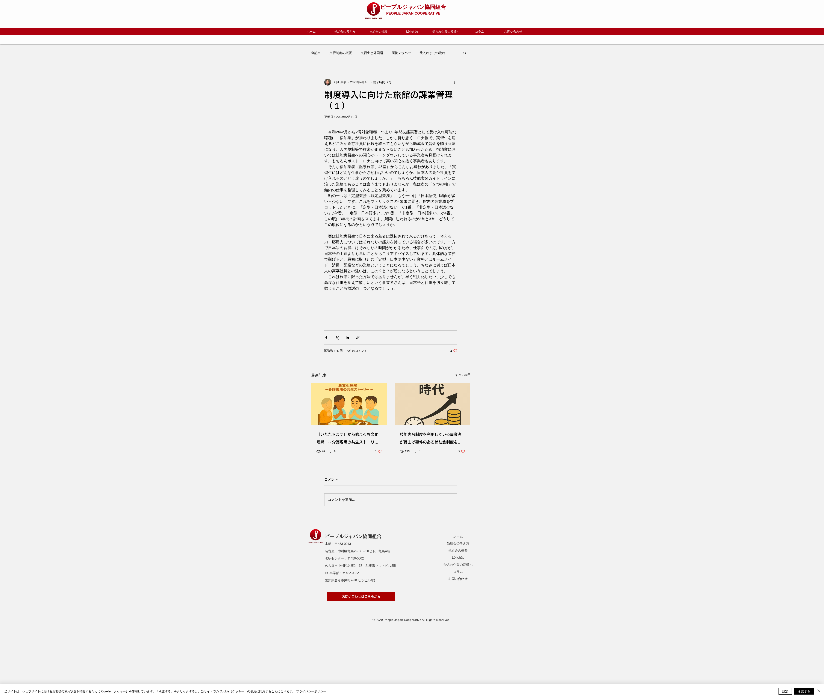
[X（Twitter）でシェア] (337, 337)
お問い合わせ (458, 579)
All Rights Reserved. (436, 619)
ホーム (458, 536)
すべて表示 (462, 374)
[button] (465, 52)
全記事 (316, 53)
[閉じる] (818, 691)
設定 (785, 691)
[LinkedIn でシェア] (347, 337)
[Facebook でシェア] (326, 337)
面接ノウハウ (401, 53)
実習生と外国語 (371, 53)
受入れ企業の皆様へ (458, 564)
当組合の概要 (458, 550)
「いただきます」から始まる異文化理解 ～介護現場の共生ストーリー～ (347, 439)
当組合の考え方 (458, 543)
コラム (458, 571)
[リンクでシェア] (358, 337)
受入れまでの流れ (432, 53)
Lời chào (458, 557)
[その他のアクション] (454, 82)
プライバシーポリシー (311, 691)
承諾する (804, 691)
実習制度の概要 (340, 53)
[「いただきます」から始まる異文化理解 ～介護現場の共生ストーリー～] (349, 404)
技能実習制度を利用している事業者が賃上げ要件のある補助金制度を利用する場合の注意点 (431, 439)
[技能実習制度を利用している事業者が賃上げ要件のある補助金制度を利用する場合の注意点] (432, 404)
